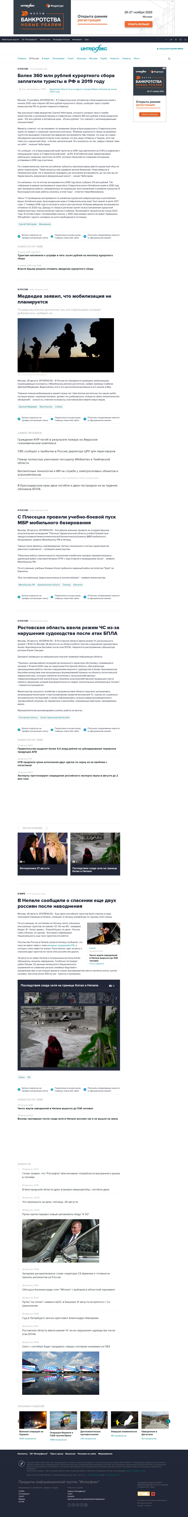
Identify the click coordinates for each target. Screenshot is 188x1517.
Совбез (58, 407)
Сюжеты (126, 58)
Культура (81, 58)
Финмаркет (77, 39)
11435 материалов (27, 1438)
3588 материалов (58, 1440)
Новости (114, 58)
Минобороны (46, 407)
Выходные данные (144, 1503)
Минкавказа (45, 224)
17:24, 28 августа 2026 (36, 894)
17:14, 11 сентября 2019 (38, 69)
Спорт (70, 58)
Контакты (23, 1453)
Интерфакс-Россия (61, 39)
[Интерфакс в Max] (86, 1505)
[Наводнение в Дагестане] (155, 1428)
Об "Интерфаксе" (29, 39)
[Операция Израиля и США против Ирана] (63, 1429)
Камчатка (77, 585)
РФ (28, 1077)
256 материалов (88, 1438)
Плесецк (67, 585)
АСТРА (21, 1502)
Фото (137, 58)
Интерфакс (94, 49)
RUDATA (71, 1496)
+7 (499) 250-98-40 (93, 1475)
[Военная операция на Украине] (33, 1428)
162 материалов (148, 1438)
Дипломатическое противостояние (90, 1433)
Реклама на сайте (87, 1453)
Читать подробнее (103, 959)
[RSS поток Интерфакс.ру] (82, 1505)
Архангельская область (49, 585)
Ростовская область (28, 717)
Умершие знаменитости (124, 1431)
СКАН (70, 1494)
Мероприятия (105, 1453)
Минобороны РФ (27, 585)
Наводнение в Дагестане (149, 1433)
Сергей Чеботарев (27, 224)
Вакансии (70, 1453)
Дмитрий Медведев (28, 407)
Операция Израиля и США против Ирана (61, 1434)
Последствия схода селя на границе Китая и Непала (59, 985)
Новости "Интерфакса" (77, 1491)
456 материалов (118, 1436)
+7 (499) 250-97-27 (112, 1475)
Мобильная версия (10, 39)
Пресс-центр (56, 1453)
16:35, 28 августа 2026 (39, 510)
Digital (103, 58)
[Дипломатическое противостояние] (94, 1428)
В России (34, 58)
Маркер (22, 1499)
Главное (22, 58)
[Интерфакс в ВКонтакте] (77, 1505)
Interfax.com (45, 39)
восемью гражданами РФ (60, 945)
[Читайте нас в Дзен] (69, 1505)
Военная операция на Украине (31, 1433)
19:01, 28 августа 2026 (39, 621)
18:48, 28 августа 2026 (39, 290)
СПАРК (21, 1491)
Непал (22, 1077)
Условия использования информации (152, 1500)
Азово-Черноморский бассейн (54, 717)
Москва (93, 58)
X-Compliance (24, 1494)
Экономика (58, 58)
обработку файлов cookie (136, 1471)
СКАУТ (21, 1496)
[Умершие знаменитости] (124, 1428)
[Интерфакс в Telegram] (73, 1505)
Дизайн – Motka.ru (144, 1506)
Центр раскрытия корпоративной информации (86, 1499)
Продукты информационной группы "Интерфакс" (59, 1482)
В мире (45, 58)
